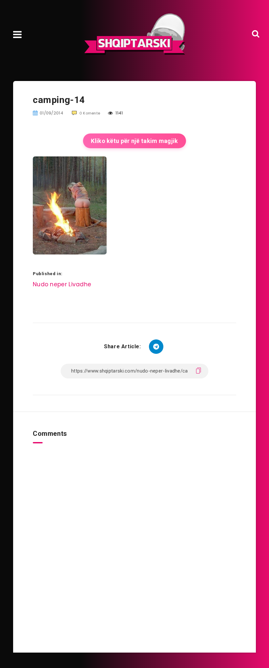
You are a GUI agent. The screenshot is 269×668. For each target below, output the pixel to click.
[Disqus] (134, 525)
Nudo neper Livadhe (62, 284)
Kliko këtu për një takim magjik (134, 140)
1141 (118, 113)
